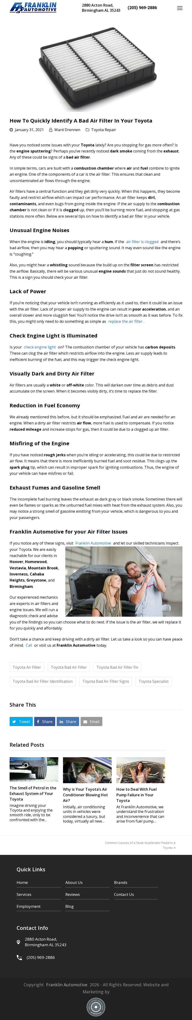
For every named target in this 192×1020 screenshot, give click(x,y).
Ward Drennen (67, 129)
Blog (69, 906)
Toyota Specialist (154, 681)
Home (22, 882)
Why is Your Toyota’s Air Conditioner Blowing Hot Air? (85, 795)
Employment (29, 906)
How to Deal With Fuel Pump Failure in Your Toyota (136, 795)
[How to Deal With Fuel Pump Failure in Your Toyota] (140, 770)
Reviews (72, 894)
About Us (74, 882)
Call (29, 645)
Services (24, 894)
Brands (120, 882)
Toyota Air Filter (27, 667)
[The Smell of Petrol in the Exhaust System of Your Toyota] (34, 769)
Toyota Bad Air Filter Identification (43, 681)
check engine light (40, 347)
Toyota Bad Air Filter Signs (105, 681)
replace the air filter (125, 321)
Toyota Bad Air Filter (69, 667)
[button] (179, 7)
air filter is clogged (142, 241)
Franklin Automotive (93, 543)
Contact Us (124, 894)
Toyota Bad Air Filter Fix (117, 667)
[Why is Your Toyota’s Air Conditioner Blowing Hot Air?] (87, 770)
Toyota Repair (103, 129)
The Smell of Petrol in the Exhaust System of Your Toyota (33, 793)
